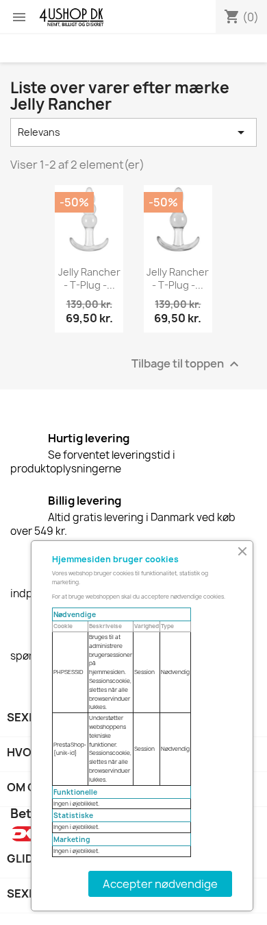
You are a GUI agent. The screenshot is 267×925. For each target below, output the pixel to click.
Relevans (133, 132)
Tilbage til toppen (186, 364)
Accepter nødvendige (160, 883)
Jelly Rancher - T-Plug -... (89, 278)
